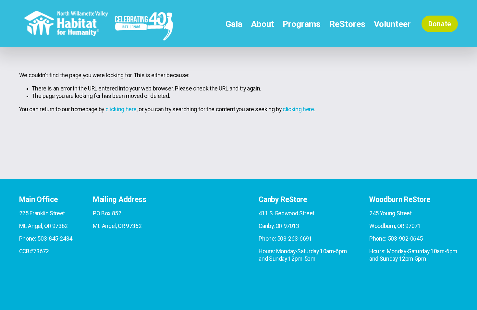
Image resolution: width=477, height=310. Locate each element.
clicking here (121, 109)
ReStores (347, 24)
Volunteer (392, 24)
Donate (439, 24)
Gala (234, 24)
